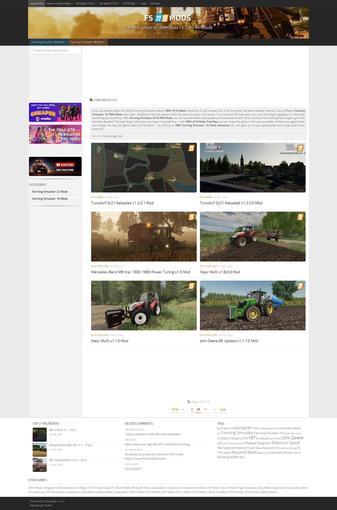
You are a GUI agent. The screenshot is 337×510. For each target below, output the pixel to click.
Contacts (155, 3)
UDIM (295, 453)
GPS (245, 438)
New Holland (263, 448)
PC (273, 448)
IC (257, 438)
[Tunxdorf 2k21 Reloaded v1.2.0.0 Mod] (252, 167)
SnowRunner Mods (194, 487)
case (256, 428)
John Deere (292, 438)
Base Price (228, 428)
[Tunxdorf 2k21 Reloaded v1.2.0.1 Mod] (144, 167)
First (175, 409)
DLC (218, 433)
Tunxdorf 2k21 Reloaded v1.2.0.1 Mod (122, 203)
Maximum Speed (286, 442)
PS (298, 448)
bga (243, 427)
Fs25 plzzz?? (133, 468)
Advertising (36, 505)
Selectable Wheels (281, 452)
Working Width (228, 457)
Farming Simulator (237, 432)
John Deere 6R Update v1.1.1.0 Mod (229, 341)
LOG (224, 443)
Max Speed (224, 448)
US (300, 453)
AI (222, 428)
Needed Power (245, 448)
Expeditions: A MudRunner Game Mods (89, 492)
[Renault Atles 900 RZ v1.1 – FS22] (40, 450)
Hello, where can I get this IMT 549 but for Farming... (158, 444)
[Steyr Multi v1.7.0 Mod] (144, 305)
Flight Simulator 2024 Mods (254, 487)
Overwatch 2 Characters (166, 487)
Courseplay (280, 428)
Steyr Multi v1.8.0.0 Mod (220, 272)
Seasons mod (264, 453)
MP (234, 448)
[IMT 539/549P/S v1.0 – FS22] (40, 465)
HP (252, 438)
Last (223, 409)
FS (218, 438)
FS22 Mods (123, 487)
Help (143, 3)
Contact (48, 505)
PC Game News (56, 492)
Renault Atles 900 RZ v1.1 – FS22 (70, 445)
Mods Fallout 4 (269, 492)
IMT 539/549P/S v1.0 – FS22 (68, 460)
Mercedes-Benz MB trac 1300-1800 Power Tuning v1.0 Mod (140, 272)
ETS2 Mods (199, 492)
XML (242, 457)
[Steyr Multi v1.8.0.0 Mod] (252, 236)
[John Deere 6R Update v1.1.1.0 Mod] (252, 305)
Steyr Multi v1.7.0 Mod (109, 341)
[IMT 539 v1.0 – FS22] (40, 435)
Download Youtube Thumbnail (290, 487)
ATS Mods (213, 487)
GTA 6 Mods (35, 487)
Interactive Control (270, 438)
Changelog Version (266, 428)
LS (228, 443)
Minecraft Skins (141, 487)
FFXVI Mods (236, 492)
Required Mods (244, 452)
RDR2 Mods (137, 492)
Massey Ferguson (258, 443)
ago (218, 428)
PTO (219, 452)
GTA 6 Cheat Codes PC (101, 487)
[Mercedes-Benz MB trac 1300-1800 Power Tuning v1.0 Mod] (144, 236)
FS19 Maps (97, 197)
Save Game (121, 492)
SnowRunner (37, 492)
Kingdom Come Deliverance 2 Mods (65, 487)
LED (219, 443)
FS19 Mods (36, 501)
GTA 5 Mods (183, 492)
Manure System (237, 443)
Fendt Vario (289, 433)
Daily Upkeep (293, 428)
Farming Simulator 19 (268, 433)
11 (205, 409)
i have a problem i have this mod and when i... (154, 434)
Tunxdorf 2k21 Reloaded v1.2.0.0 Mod (231, 203)
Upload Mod (37, 3)
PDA (278, 448)
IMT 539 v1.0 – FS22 (62, 430)
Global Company (231, 438)
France (298, 433)
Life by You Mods (217, 492)
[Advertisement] (198, 70)
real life (227, 452)
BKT (250, 428)
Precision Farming (288, 448)
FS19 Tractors (99, 266)
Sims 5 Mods (228, 487)
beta (237, 428)
